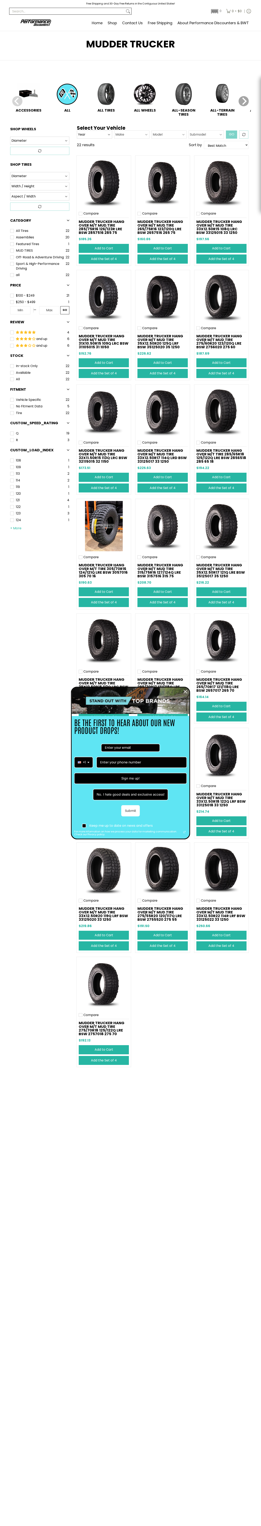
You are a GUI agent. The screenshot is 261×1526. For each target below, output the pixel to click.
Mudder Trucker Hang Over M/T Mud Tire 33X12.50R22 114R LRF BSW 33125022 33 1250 (220, 914)
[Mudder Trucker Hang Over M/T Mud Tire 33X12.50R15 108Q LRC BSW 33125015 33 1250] (221, 183)
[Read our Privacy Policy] (184, 832)
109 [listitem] (18, 467)
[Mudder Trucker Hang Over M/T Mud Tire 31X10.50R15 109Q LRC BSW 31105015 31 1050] (104, 297)
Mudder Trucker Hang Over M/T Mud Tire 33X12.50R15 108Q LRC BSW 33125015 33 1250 (219, 227)
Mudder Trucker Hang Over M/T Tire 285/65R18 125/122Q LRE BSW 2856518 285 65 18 (221, 456)
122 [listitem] (18, 507)
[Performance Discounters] (35, 23)
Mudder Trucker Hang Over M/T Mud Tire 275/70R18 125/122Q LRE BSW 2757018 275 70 (101, 1028)
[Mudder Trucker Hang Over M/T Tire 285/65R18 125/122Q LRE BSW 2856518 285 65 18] (221, 412)
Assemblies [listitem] (25, 237)
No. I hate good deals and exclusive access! (131, 795)
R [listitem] (17, 440)
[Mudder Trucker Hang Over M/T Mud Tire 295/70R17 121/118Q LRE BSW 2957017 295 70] (162, 641)
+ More (15, 528)
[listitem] (40, 295)
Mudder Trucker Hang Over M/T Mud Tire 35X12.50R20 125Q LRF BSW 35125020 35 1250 (160, 341)
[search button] (128, 11)
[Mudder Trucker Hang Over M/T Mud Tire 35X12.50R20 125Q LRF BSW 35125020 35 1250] (162, 297)
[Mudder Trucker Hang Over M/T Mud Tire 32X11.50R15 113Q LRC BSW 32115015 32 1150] (104, 412)
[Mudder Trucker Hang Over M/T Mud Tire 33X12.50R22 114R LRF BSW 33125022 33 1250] (221, 870)
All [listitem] (18, 379)
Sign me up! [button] (130, 778)
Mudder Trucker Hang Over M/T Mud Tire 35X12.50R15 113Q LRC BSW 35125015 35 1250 (103, 685)
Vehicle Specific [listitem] (28, 400)
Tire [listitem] (19, 413)
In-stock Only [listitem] (27, 366)
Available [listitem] (23, 373)
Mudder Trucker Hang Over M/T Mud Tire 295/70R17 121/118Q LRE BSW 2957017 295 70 (160, 685)
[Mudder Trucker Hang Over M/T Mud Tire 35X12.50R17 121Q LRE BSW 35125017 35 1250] (221, 526)
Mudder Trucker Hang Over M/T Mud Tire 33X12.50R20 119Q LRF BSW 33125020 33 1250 (103, 914)
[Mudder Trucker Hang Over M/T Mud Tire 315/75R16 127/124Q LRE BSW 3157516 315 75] (162, 526)
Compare (91, 213)
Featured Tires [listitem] (27, 244)
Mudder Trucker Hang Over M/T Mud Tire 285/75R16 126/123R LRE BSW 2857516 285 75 (101, 227)
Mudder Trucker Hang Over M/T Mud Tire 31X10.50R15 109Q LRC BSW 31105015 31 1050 (103, 341)
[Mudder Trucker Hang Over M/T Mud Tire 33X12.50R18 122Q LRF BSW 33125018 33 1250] (221, 755)
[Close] (185, 691)
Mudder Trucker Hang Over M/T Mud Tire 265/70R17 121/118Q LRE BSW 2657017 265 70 (219, 685)
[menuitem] (234, 11)
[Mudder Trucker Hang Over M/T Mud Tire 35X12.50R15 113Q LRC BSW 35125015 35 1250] (104, 641)
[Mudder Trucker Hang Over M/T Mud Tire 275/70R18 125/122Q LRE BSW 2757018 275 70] (104, 984)
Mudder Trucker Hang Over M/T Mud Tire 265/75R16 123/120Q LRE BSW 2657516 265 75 (160, 227)
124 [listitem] (18, 520)
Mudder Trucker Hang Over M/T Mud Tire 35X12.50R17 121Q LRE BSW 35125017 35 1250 (220, 570)
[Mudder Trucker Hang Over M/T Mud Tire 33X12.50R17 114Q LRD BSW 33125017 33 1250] (162, 412)
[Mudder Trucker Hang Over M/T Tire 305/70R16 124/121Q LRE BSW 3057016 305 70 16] (104, 526)
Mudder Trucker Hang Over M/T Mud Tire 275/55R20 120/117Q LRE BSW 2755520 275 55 (160, 914)
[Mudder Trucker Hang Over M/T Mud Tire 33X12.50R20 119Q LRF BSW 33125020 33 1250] (104, 870)
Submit (130, 810)
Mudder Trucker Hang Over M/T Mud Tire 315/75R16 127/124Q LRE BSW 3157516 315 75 (160, 570)
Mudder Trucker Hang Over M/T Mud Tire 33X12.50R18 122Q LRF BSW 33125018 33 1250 (221, 800)
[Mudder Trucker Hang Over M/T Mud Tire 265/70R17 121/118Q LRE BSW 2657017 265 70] (221, 641)
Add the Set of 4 (104, 259)
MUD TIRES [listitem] (24, 250)
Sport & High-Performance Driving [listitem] (37, 266)
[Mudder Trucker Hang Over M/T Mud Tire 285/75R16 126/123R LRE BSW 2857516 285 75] (104, 183)
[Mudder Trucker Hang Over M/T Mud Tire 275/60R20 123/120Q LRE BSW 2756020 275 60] (221, 297)
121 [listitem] (18, 500)
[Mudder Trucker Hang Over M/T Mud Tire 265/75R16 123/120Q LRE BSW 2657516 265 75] (162, 183)
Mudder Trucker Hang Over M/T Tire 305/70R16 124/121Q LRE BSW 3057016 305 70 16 (103, 570)
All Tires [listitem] (22, 231)
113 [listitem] (18, 473)
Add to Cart (104, 248)
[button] (216, 11)
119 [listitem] (18, 487)
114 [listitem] (18, 480)
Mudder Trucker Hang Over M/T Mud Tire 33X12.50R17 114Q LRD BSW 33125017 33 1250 (162, 456)
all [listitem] (18, 275)
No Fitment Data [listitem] (29, 406)
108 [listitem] (18, 460)
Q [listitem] (17, 433)
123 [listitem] (18, 513)
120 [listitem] (18, 493)
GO (65, 310)
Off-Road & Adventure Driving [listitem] (40, 257)
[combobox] (83, 762)
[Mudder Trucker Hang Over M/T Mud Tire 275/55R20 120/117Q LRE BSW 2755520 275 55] (162, 870)
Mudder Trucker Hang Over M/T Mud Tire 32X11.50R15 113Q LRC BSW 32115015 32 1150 (103, 456)
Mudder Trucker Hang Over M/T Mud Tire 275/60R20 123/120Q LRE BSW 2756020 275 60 (219, 341)
